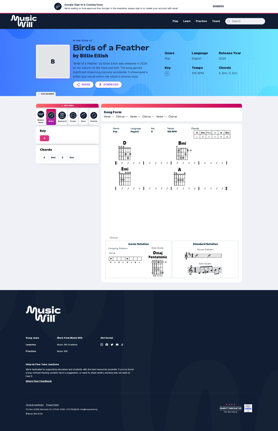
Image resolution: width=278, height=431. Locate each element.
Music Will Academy (67, 344)
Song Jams (32, 337)
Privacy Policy (52, 405)
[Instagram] (101, 344)
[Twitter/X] (112, 344)
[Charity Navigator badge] (248, 408)
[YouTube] (117, 344)
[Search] (228, 21)
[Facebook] (107, 344)
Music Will (62, 351)
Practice (31, 351)
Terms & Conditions (35, 405)
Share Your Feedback (39, 381)
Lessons (31, 344)
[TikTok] (122, 344)
